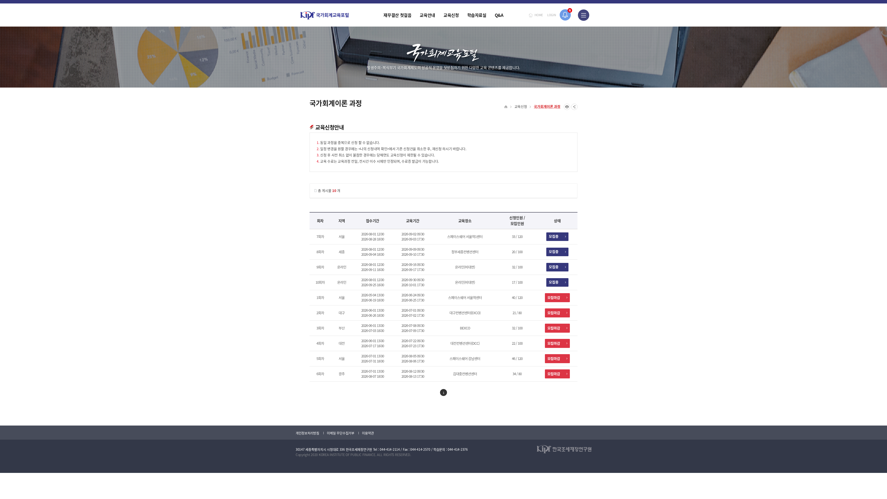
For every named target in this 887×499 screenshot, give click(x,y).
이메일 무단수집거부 (340, 433)
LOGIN (551, 15)
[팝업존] (565, 15)
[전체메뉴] (583, 15)
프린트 (567, 107)
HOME (539, 15)
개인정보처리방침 (307, 433)
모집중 (554, 236)
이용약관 (368, 433)
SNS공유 (574, 107)
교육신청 (520, 106)
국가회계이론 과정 (547, 106)
